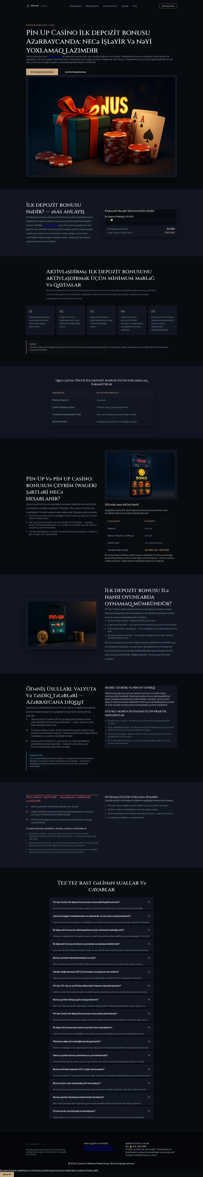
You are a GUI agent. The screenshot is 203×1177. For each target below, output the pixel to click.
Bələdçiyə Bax (168, 6)
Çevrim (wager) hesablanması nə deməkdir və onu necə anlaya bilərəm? (92, 916)
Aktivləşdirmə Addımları (42, 72)
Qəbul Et (7, 1174)
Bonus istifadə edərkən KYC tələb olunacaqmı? (79, 1069)
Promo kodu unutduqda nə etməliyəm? (74, 1111)
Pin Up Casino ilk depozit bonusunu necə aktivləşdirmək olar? (86, 902)
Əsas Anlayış (75, 6)
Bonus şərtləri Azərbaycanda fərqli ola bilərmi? (78, 1097)
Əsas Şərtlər (90, 1146)
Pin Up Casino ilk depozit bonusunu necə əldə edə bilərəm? (85, 1013)
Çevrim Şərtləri (110, 6)
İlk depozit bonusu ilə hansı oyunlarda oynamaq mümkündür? (86, 943)
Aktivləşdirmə (92, 6)
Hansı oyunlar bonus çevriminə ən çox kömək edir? (80, 1055)
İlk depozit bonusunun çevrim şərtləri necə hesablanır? (82, 1027)
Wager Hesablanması (103, 1149)
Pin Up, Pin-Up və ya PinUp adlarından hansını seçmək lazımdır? (87, 985)
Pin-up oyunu (50, 225)
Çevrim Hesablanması (75, 72)
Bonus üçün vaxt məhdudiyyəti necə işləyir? (77, 1083)
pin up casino (55, 56)
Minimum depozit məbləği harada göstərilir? (77, 1041)
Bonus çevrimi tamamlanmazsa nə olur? (74, 957)
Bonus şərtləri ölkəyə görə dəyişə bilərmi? (75, 999)
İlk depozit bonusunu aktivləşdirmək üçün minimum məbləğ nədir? (88, 929)
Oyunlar (124, 6)
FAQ (135, 6)
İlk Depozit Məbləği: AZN (119, 216)
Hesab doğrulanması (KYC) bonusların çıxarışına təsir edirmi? (86, 971)
